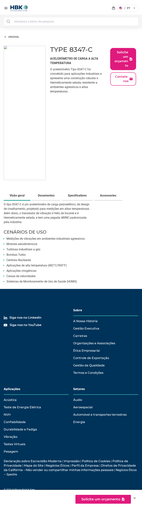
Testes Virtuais (14, 444)
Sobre (77, 310)
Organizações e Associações (94, 343)
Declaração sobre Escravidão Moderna (33, 461)
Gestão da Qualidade (89, 365)
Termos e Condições (88, 373)
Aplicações (12, 389)
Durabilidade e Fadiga (20, 429)
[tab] (18, 196)
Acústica (10, 400)
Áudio (77, 400)
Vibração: (11, 437)
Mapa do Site (33, 465)
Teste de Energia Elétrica (22, 407)
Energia (79, 422)
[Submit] (8, 21)
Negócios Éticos (57, 465)
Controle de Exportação (91, 358)
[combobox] (71, 21)
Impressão (72, 461)
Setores (79, 389)
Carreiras (80, 336)
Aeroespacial (83, 407)
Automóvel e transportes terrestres (100, 414)
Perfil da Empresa (85, 465)
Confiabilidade (15, 422)
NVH (7, 414)
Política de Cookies (96, 461)
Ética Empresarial (86, 350)
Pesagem (11, 451)
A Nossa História (85, 321)
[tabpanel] (71, 245)
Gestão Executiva (86, 328)
